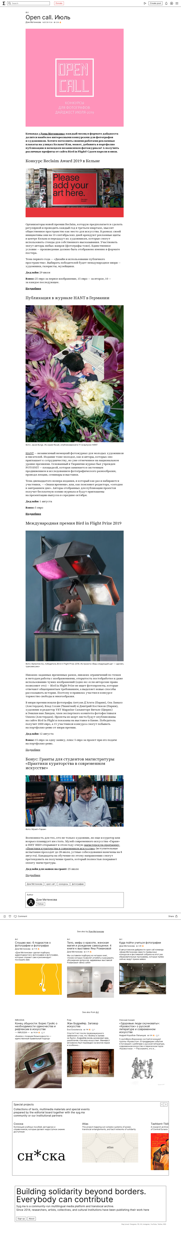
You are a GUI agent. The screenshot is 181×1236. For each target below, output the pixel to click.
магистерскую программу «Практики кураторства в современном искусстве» (73, 846)
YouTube (154, 1224)
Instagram (146, 1224)
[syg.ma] (4, 3)
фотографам (78, 884)
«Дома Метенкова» (52, 133)
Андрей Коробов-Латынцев (132, 1035)
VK (141, 1224)
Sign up (21, 1218)
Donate (59, 3)
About (31, 1218)
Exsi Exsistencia (74, 1029)
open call (50, 884)
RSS (164, 1224)
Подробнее (33, 288)
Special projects (24, 1104)
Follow (40, 904)
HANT (30, 453)
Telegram (133, 1224)
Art (27, 12)
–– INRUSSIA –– (22, 1032)
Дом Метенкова (33, 22)
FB (138, 1224)
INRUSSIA (19, 1020)
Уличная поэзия (126, 1020)
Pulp (69, 1020)
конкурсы (63, 884)
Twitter (160, 1224)
